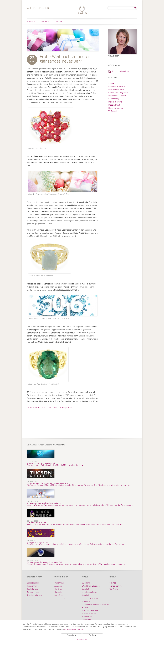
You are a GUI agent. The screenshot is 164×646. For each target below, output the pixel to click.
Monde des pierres (89, 592)
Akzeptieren (71, 635)
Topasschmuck (32, 586)
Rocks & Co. (86, 607)
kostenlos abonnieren (120, 71)
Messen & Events (115, 102)
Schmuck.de (86, 617)
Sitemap (113, 583)
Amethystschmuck (34, 595)
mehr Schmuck (60, 598)
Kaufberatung (113, 99)
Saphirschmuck (33, 583)
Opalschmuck (32, 589)
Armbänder (59, 595)
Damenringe (59, 583)
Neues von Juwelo (115, 108)
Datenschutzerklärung (73, 629)
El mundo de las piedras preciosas (95, 604)
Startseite (31, 21)
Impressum (86, 620)
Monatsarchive (115, 586)
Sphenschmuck (33, 592)
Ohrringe (58, 589)
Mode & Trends (114, 105)
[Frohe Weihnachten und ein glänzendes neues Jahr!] (63, 54)
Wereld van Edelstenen (91, 586)
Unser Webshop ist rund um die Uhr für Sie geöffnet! (50, 408)
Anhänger (58, 586)
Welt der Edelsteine (82, 10)
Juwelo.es (86, 601)
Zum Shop (59, 21)
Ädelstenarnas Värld (90, 614)
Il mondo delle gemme (91, 598)
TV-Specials (112, 111)
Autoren (45, 21)
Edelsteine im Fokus (116, 90)
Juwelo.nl (86, 583)
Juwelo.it (85, 595)
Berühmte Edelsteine (116, 87)
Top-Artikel (114, 589)
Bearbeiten (82, 639)
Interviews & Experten (117, 96)
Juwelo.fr (86, 589)
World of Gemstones (90, 610)
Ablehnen (92, 635)
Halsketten (58, 592)
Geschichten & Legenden (118, 93)
